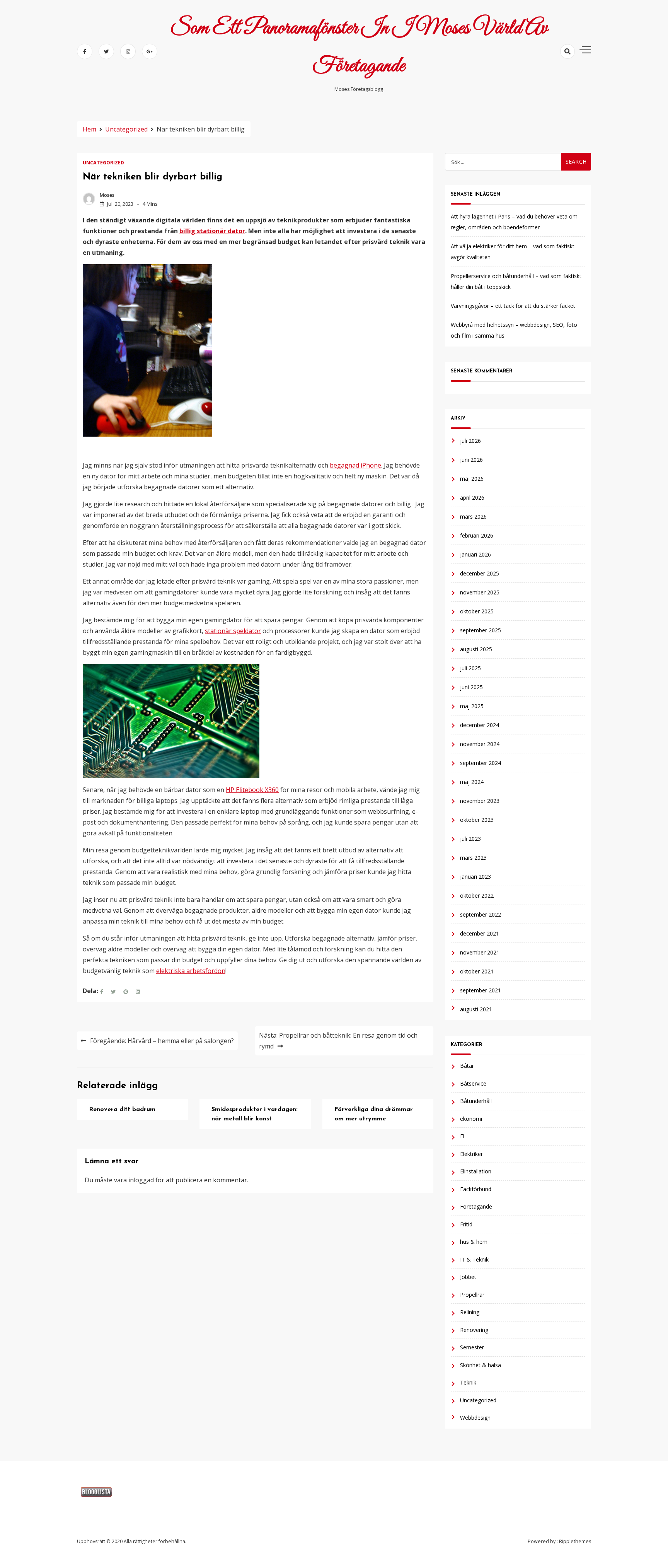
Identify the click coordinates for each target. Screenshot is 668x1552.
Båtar (467, 1065)
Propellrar (472, 1294)
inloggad (141, 1180)
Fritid (466, 1224)
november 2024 (479, 744)
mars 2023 (473, 857)
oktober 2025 (477, 611)
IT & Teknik (474, 1259)
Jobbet (468, 1277)
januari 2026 (475, 554)
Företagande (476, 1206)
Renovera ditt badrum (122, 1109)
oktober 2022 (477, 895)
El (462, 1136)
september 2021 (480, 990)
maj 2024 (472, 781)
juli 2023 (470, 838)
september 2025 (480, 630)
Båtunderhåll (476, 1101)
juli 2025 (470, 668)
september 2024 (480, 763)
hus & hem (473, 1241)
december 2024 (479, 725)
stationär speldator (233, 631)
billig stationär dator (212, 231)
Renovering (474, 1329)
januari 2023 (475, 876)
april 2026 (472, 497)
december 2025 (479, 573)
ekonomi (471, 1118)
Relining (469, 1312)
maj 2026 (472, 478)
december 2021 (479, 933)
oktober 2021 (477, 971)
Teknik (468, 1382)
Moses (107, 195)
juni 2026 (471, 459)
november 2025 (479, 592)
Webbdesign (475, 1417)
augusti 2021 (476, 1009)
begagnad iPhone (355, 465)
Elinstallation (475, 1171)
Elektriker (471, 1154)
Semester (472, 1347)
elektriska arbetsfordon (190, 970)
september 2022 (480, 914)
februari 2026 (476, 535)
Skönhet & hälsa (480, 1365)
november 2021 (479, 952)
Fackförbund (475, 1189)
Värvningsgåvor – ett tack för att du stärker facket (513, 305)
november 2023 (479, 800)
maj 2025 (472, 706)
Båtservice (473, 1083)
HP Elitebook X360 (252, 789)
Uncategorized (103, 162)
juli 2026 (470, 440)
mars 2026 (473, 516)
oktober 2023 (477, 819)
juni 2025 (471, 687)
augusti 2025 (476, 649)
